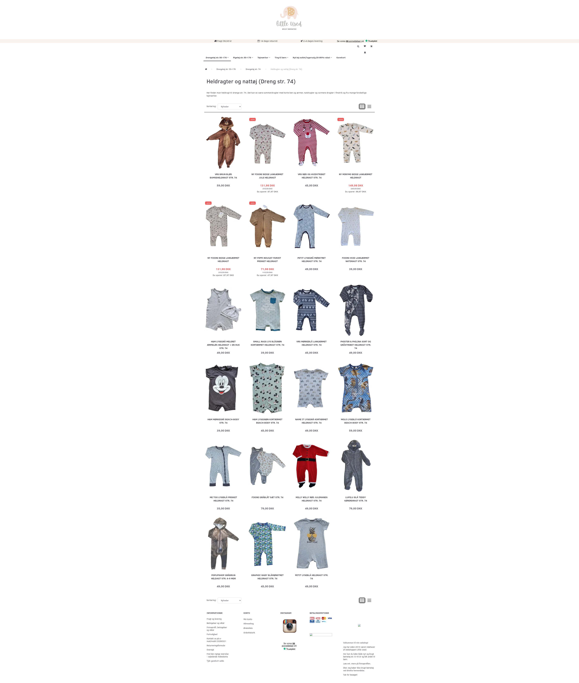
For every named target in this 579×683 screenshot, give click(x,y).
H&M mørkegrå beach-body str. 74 (223, 421)
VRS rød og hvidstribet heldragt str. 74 (311, 176)
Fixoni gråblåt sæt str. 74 (267, 497)
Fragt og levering (214, 618)
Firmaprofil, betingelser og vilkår (217, 628)
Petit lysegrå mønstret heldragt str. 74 (311, 259)
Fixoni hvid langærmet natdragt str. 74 (355, 259)
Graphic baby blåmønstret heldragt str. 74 (267, 576)
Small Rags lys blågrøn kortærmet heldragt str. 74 (267, 343)
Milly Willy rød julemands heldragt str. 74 (311, 499)
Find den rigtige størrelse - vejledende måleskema (218, 655)
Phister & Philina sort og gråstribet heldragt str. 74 (355, 345)
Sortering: (211, 106)
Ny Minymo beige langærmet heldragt (355, 176)
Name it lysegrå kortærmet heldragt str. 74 (311, 421)
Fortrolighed (212, 634)
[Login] (364, 52)
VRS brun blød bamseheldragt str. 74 (223, 176)
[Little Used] (289, 19)
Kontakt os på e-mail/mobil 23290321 (216, 639)
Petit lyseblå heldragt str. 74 (311, 576)
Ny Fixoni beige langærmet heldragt (223, 259)
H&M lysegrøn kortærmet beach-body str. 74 (267, 421)
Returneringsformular (216, 645)
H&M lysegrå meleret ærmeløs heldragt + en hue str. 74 (223, 345)
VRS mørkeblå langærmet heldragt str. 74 (311, 343)
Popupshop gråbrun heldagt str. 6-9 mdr (223, 576)
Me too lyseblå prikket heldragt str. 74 (223, 499)
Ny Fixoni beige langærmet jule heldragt (267, 176)
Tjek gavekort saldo (215, 660)
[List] (369, 107)
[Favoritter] (364, 46)
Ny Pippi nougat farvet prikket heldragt (267, 259)
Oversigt (210, 649)
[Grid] (362, 107)
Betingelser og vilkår (216, 623)
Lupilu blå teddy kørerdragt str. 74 (355, 499)
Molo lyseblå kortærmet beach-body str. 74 (355, 421)
